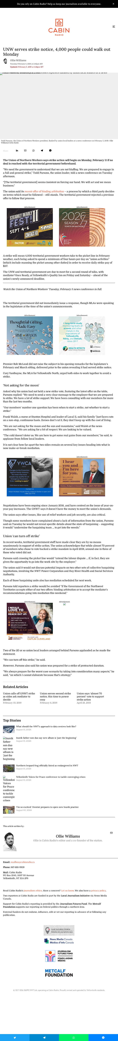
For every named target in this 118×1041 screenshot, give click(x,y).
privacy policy (98, 890)
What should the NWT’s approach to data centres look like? (46, 726)
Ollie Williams (18, 60)
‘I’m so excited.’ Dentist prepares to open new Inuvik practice (47, 807)
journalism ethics (33, 890)
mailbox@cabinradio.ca (23, 862)
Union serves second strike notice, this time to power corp (55, 696)
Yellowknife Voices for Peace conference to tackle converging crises (50, 777)
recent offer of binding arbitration (44, 191)
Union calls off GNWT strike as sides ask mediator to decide (19, 696)
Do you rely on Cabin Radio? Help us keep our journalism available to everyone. (59, 3)
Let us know (67, 890)
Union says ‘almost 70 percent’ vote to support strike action (90, 696)
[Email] (25, 150)
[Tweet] (15, 1037)
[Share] (17, 150)
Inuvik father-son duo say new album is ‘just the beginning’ (46, 737)
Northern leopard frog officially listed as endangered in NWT (47, 765)
